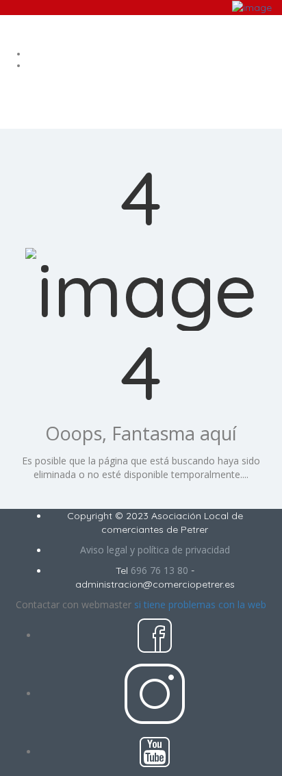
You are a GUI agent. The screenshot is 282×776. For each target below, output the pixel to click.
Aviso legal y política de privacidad (155, 549)
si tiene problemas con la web (200, 604)
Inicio (154, 54)
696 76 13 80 (159, 570)
